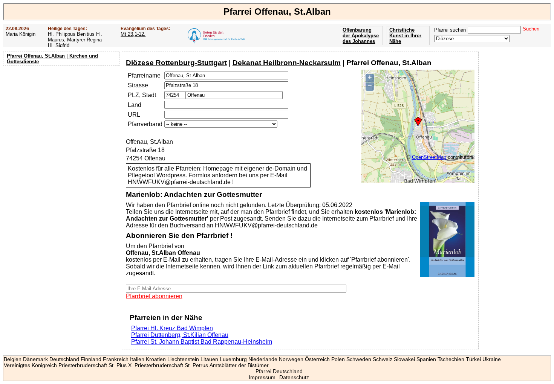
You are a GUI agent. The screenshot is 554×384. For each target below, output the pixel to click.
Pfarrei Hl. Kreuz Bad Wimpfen (172, 328)
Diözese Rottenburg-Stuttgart (176, 63)
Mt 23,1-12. (133, 34)
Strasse (138, 85)
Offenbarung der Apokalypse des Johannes (361, 35)
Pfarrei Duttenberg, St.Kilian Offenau (179, 335)
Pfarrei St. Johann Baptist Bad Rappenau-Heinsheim (201, 341)
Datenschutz (294, 377)
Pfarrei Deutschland (279, 371)
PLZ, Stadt (142, 95)
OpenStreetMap (429, 157)
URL (134, 114)
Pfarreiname (144, 75)
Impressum (262, 377)
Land (134, 105)
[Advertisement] (62, 117)
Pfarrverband (145, 124)
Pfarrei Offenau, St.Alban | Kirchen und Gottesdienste (52, 58)
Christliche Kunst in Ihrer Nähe (405, 35)
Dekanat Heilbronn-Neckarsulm (287, 63)
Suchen (531, 29)
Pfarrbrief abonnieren (154, 296)
